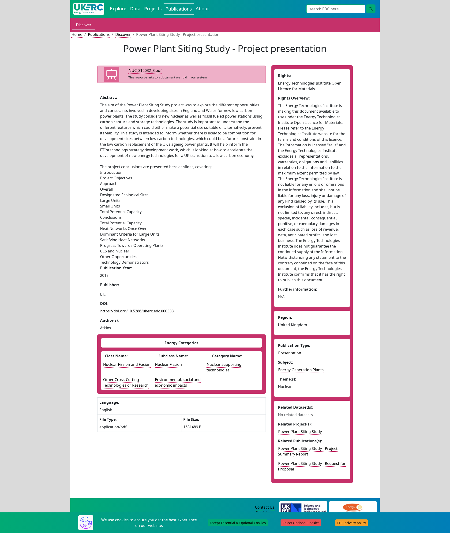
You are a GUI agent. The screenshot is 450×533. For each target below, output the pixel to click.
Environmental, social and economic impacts (178, 382)
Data (135, 8)
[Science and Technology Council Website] (303, 507)
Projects (153, 8)
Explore (118, 8)
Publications (178, 9)
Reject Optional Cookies (300, 523)
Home (76, 34)
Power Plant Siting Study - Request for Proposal (312, 466)
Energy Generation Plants (301, 369)
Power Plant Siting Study (300, 431)
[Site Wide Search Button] (370, 8)
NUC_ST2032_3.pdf (145, 70)
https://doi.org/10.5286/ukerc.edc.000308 (137, 311)
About (202, 8)
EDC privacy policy (351, 523)
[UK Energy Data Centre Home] (88, 9)
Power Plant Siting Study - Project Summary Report (308, 451)
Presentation (289, 352)
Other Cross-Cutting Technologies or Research (126, 382)
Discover (83, 24)
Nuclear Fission (168, 364)
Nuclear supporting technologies (223, 367)
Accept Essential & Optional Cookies (238, 523)
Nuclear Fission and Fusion (126, 364)
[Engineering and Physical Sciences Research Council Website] (352, 507)
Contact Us (264, 507)
